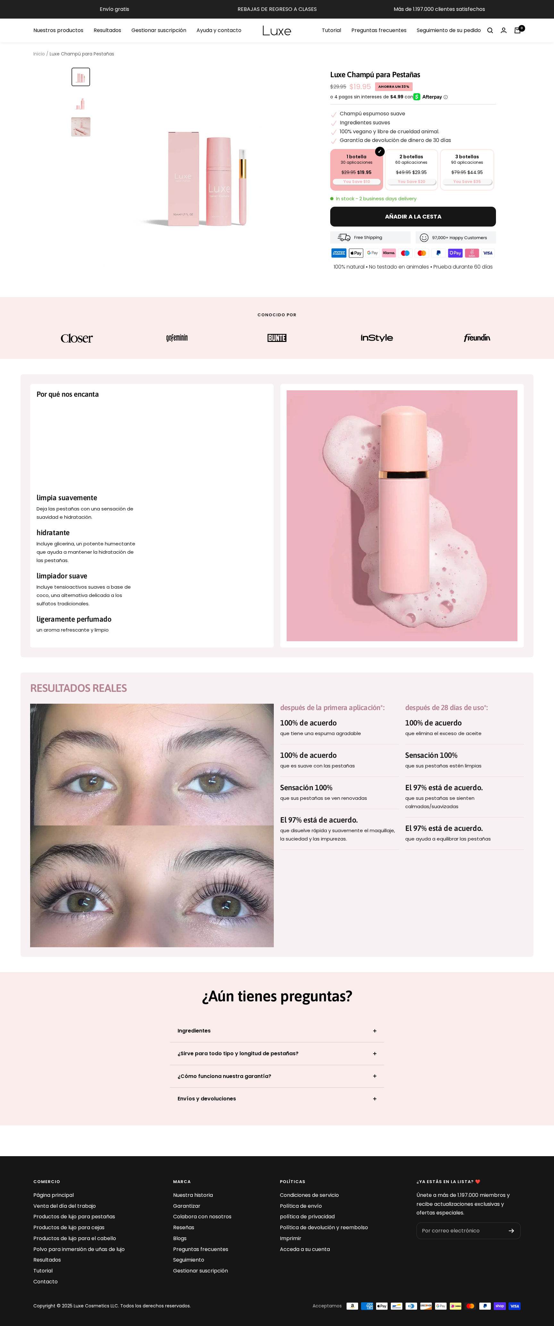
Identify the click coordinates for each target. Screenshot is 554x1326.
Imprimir (290, 1238)
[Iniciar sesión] (504, 30)
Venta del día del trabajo (64, 1206)
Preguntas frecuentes (379, 30)
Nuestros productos (58, 30)
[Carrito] (517, 30)
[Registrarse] (511, 1231)
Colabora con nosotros (202, 1216)
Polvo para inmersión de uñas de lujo (79, 1249)
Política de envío (301, 1206)
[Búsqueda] (490, 30)
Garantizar (186, 1206)
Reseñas (183, 1227)
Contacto (45, 1281)
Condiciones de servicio (309, 1195)
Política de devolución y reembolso (324, 1227)
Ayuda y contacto (219, 30)
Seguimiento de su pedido (449, 30)
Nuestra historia (193, 1195)
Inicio (39, 54)
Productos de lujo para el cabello (74, 1238)
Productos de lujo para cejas (69, 1227)
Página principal (53, 1195)
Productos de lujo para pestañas (74, 1216)
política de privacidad (307, 1216)
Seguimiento (188, 1260)
